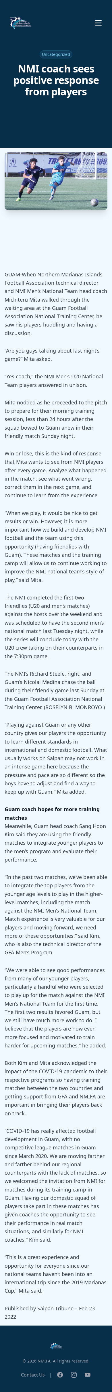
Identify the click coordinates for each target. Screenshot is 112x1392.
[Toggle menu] (98, 23)
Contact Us (33, 1375)
